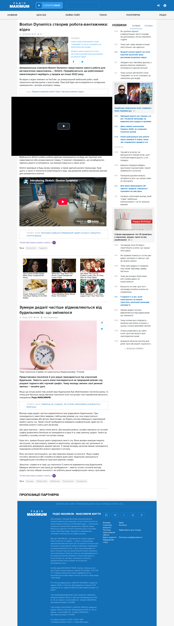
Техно (103, 15)
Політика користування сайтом (109, 532)
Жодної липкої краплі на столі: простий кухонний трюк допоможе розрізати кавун (87, 54)
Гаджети (43, 248)
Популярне (133, 15)
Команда (106, 522)
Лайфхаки (55, 481)
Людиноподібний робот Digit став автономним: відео (58, 91)
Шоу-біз (41, 15)
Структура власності (107, 526)
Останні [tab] (136, 26)
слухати (51, 5)
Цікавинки (81, 481)
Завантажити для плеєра (130, 530)
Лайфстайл (72, 15)
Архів (121, 522)
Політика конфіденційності (130, 537)
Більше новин (135, 348)
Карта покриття (109, 537)
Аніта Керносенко (51, 317)
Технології (31, 248)
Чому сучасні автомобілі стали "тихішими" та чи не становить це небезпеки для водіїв (86, 44)
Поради (29, 481)
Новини (12, 15)
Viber (54, 242)
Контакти (123, 525)
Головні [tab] (148, 26)
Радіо (163, 15)
